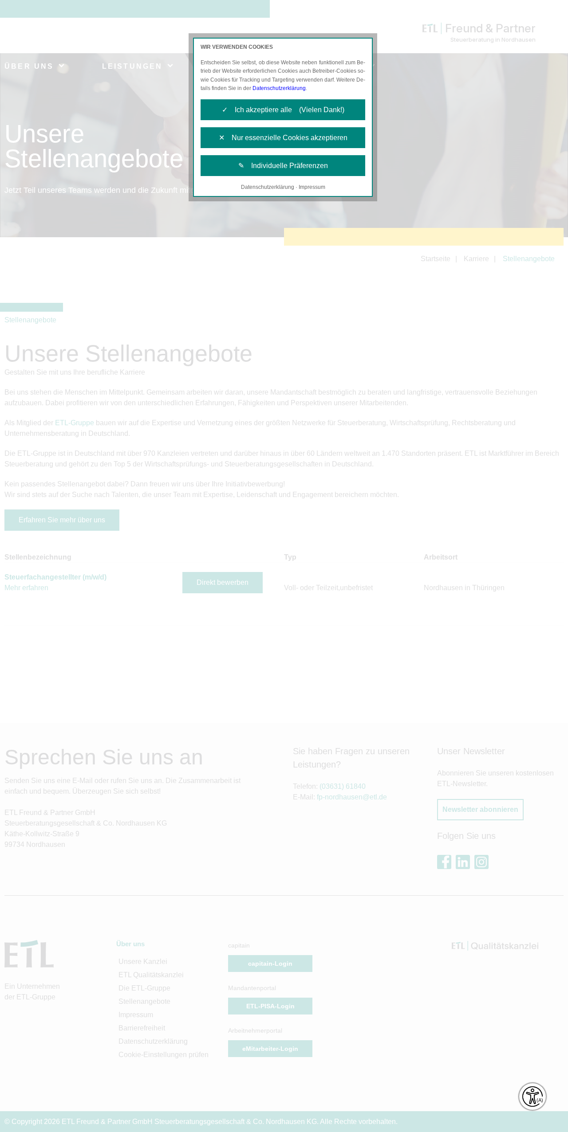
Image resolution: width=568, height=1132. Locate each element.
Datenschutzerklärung (279, 88)
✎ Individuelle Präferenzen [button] (283, 165)
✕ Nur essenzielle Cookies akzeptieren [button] (283, 137)
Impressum (312, 187)
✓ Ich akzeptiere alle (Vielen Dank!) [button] (283, 110)
